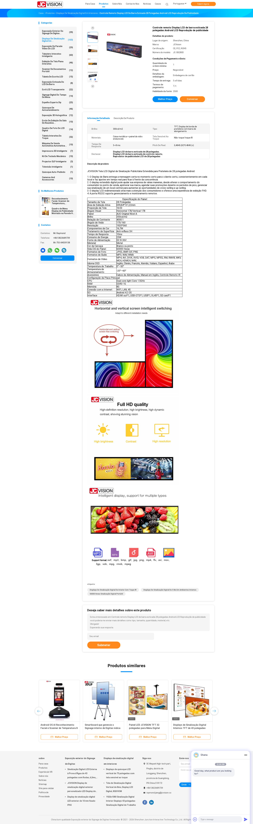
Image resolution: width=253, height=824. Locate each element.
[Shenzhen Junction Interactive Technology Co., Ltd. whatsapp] (50, 250)
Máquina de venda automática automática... (57, 144)
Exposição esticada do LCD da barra (57, 83)
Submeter (103, 645)
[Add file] (195, 819)
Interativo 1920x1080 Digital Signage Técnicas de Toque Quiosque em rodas (144, 728)
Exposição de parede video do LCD (57, 47)
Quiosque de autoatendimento (57, 109)
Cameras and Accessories (57, 178)
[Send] (245, 819)
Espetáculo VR (45, 772)
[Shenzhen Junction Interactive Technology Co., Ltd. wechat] (57, 250)
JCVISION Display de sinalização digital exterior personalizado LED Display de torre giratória (81, 787)
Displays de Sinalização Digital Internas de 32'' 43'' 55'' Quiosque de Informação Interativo (103, 728)
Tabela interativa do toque (57, 137)
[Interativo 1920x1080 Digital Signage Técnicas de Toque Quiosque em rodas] (147, 700)
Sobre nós (43, 776)
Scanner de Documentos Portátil (57, 70)
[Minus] (245, 755)
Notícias (42, 780)
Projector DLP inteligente (57, 161)
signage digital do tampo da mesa (57, 96)
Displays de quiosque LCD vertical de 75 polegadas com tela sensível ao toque (120, 773)
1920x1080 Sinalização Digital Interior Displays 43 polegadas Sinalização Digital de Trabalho (121, 801)
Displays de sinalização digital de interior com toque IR (113, 590)
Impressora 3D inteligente (57, 151)
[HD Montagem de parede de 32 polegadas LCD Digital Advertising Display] (59, 700)
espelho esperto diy (57, 102)
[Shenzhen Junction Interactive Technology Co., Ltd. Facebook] (144, 802)
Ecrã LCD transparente (57, 89)
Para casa (43, 764)
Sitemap (43, 784)
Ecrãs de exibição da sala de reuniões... (57, 121)
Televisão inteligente (57, 167)
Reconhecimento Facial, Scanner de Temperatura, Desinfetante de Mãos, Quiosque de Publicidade (62, 201)
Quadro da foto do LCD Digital (57, 129)
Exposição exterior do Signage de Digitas (80, 761)
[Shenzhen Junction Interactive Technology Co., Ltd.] (50, 4)
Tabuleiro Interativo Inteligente (57, 55)
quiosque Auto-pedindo (57, 172)
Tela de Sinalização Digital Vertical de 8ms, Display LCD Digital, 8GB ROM (119, 787)
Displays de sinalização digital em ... (57, 39)
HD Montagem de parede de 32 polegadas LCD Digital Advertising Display (59, 728)
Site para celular (46, 788)
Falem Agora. (203, 4)
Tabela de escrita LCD (57, 76)
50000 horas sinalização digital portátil (106, 594)
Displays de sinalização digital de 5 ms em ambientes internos (169, 590)
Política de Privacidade (44, 794)
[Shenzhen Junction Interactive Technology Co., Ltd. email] (43, 250)
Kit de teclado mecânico (57, 156)
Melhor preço (165, 99)
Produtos (43, 768)
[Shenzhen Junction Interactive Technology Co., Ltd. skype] (64, 250)
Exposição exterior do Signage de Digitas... (57, 32)
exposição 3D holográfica (57, 115)
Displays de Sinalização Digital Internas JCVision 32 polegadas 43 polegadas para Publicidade (192, 728)
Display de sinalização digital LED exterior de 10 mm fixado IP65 (81, 801)
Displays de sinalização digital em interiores (119, 761)
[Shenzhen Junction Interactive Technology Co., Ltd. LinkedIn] (151, 802)
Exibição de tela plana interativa (57, 62)
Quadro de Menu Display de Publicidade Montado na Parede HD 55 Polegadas (63, 210)
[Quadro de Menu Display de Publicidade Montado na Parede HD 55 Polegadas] (46, 211)
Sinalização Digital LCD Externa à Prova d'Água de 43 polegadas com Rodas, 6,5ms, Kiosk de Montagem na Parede (82, 774)
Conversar (57, 258)
